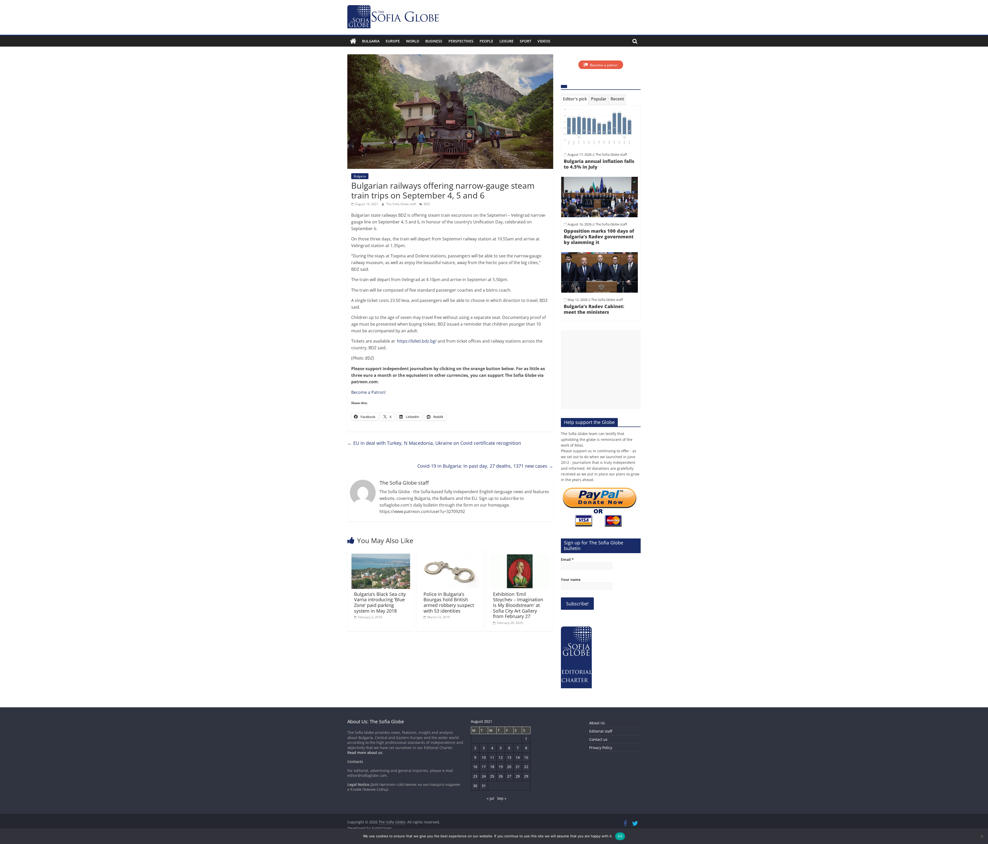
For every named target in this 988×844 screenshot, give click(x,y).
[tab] (575, 100)
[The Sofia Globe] (353, 41)
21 (518, 766)
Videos (543, 41)
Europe (393, 41)
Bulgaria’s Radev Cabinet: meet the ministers (594, 309)
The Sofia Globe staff (401, 204)
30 (475, 785)
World (412, 41)
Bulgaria (371, 41)
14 (518, 757)
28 (518, 776)
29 (526, 776)
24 (484, 776)
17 (484, 766)
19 (501, 766)
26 (501, 776)
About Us (597, 722)
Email (567, 559)
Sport (525, 41)
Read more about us (364, 752)
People (486, 41)
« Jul (490, 798)
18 (492, 766)
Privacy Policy (600, 747)
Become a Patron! (368, 392)
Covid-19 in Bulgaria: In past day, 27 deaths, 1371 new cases (485, 466)
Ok (620, 836)
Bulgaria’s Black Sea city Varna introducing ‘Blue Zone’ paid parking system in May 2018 (380, 602)
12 (501, 757)
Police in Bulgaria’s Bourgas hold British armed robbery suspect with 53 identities (449, 602)
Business (433, 41)
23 (475, 776)
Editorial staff (600, 731)
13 (509, 757)
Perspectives (460, 41)
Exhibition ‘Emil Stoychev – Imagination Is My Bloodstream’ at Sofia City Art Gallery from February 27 (518, 605)
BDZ (427, 204)
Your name (570, 579)
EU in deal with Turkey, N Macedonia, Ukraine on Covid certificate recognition (434, 443)
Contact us (598, 739)
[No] (981, 836)
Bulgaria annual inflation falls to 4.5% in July (599, 164)
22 (526, 766)
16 (475, 766)
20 (509, 766)
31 (484, 785)
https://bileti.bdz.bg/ (417, 341)
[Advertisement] (601, 369)
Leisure (506, 41)
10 (484, 757)
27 (509, 776)
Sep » (501, 798)
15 (526, 757)
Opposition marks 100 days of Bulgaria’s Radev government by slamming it (599, 236)
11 (492, 757)
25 (492, 776)
